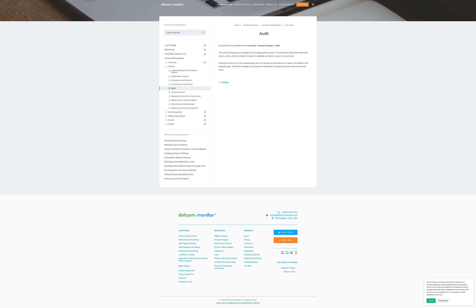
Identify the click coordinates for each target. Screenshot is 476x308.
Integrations (248, 251)
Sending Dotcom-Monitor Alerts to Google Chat (184, 166)
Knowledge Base (225, 4)
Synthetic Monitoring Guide (225, 262)
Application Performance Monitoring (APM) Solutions (192, 259)
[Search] (203, 32)
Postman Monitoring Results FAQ (178, 174)
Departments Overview (180, 76)
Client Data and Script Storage (182, 104)
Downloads (258, 4)
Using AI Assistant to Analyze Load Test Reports (185, 149)
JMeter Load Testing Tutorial (225, 258)
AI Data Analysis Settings (175, 140)
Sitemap (257, 303)
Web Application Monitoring (189, 247)
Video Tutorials (243, 4)
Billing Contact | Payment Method (184, 100)
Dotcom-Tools (289, 272)
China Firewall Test (186, 274)
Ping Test (182, 278)
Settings (225, 82)
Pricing (247, 240)
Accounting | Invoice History (182, 84)
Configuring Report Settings (176, 153)
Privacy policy (221, 303)
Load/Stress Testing (186, 255)
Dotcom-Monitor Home (187, 236)
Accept (431, 301)
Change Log (271, 4)
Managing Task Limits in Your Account (186, 96)
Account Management (174, 58)
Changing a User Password (181, 80)
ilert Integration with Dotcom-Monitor (180, 170)
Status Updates (287, 4)
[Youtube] (296, 252)
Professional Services (223, 243)
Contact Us (248, 243)
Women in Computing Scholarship (223, 267)
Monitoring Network (252, 255)
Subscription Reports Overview (177, 157)
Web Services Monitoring (188, 240)
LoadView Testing (287, 268)
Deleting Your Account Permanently (184, 108)
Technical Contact (178, 92)
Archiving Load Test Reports (176, 178)
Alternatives (219, 251)
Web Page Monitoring (187, 243)
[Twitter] (287, 252)
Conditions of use (233, 303)
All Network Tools (185, 282)
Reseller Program (221, 240)
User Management (175, 112)
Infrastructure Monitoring (188, 251)
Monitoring (169, 49)
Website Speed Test (186, 271)
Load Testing (170, 45)
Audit (173, 88)
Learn (216, 255)
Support (171, 124)
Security (171, 120)
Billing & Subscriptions (176, 116)
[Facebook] (282, 252)
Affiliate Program (221, 236)
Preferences (443, 301)
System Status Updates (224, 247)
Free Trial (303, 4)
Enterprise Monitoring (252, 258)
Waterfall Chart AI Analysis (176, 145)
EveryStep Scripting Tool (175, 54)
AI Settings (172, 62)
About (246, 236)
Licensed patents (246, 303)
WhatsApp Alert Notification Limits (179, 162)
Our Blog (247, 266)
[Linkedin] (291, 252)
